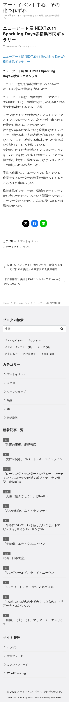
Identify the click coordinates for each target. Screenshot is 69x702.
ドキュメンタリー (19, 347)
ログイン (12, 647)
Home (6, 303)
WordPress (56, 697)
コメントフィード (17, 664)
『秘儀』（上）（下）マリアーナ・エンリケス (33, 622)
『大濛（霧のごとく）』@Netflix (25, 496)
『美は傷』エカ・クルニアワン (24, 543)
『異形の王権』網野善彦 (19, 444)
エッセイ (14, 340)
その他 (11, 383)
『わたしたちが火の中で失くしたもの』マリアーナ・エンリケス (33, 603)
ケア (35, 340)
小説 (12, 353)
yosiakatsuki (33, 697)
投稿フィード (15, 656)
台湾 (45, 347)
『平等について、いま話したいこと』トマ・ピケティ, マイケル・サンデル (33, 527)
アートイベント (28, 46)
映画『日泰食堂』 (15, 558)
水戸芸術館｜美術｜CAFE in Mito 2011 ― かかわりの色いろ (32, 281)
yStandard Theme (16, 697)
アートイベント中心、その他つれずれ (31, 7)
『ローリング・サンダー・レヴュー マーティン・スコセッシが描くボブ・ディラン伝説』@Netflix (33, 477)
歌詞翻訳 (12, 417)
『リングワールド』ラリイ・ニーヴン (28, 572)
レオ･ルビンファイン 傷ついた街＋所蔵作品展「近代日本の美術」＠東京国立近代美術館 (34, 267)
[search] (61, 328)
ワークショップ (16, 391)
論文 (49, 353)
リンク (27, 246)
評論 (31, 353)
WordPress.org (16, 673)
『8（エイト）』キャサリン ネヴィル (28, 587)
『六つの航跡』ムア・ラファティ (25, 510)
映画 (10, 400)
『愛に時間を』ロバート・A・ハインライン (32, 459)
